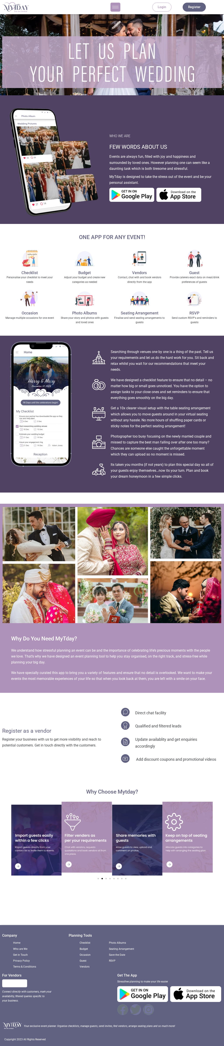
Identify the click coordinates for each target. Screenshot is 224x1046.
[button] (98, 878)
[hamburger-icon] (115, 7)
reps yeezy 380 (160, 913)
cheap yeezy (203, 907)
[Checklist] (30, 259)
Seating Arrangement (139, 313)
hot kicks (88, 907)
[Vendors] (139, 259)
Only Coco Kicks (28, 907)
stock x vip (70, 907)
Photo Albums (84, 313)
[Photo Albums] (85, 299)
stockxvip (76, 913)
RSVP (194, 313)
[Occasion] (30, 299)
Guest (194, 272)
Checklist (29, 272)
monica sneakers (110, 907)
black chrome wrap (131, 913)
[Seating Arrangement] (139, 299)
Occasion (30, 313)
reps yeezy (51, 907)
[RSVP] (194, 299)
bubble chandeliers (177, 907)
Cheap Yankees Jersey (142, 907)
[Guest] (194, 259)
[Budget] (85, 259)
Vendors (139, 272)
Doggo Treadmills (100, 913)
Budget (84, 272)
